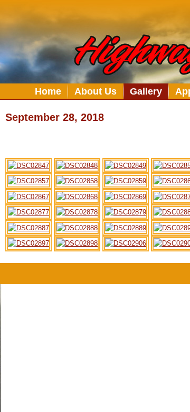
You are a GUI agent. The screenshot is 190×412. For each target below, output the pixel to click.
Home (48, 91)
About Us (95, 91)
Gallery (146, 91)
